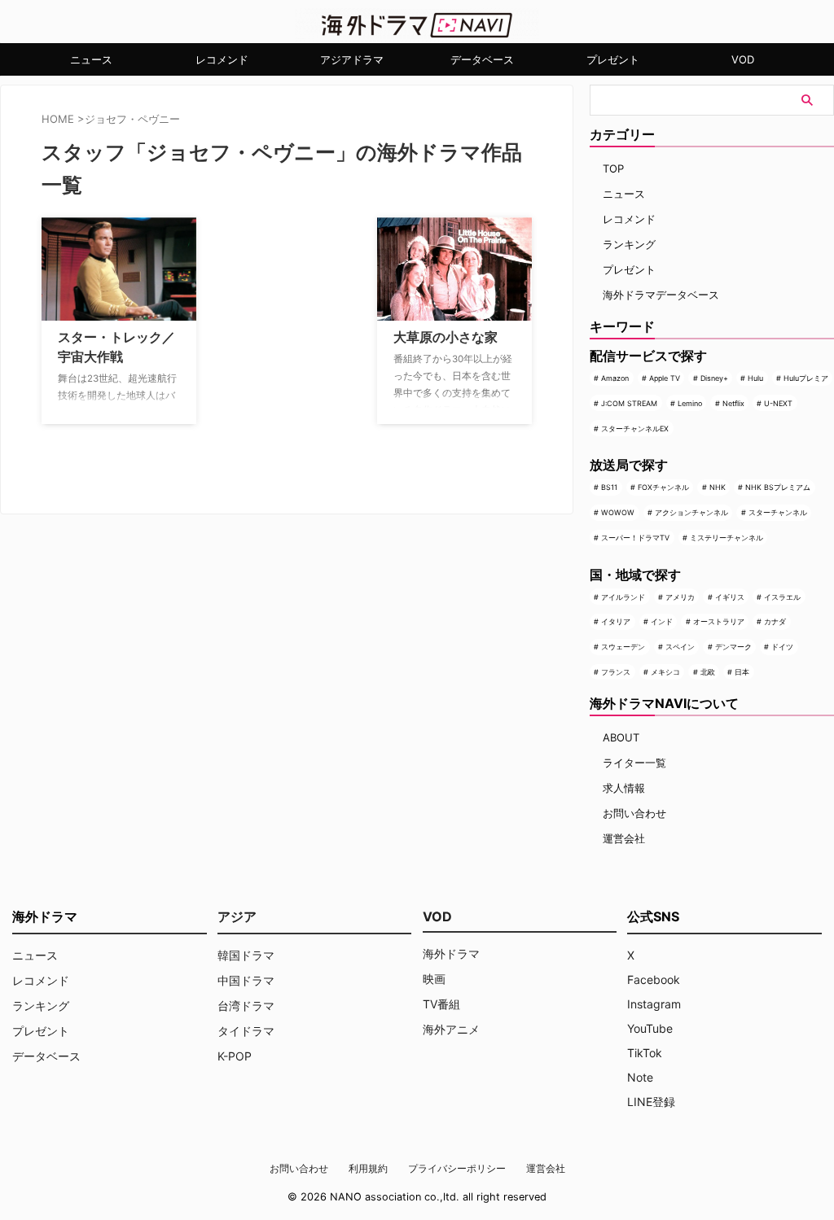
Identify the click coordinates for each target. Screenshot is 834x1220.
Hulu (755, 378)
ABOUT (621, 737)
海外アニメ (451, 1029)
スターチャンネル (777, 512)
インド (662, 621)
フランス (615, 671)
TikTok (644, 1053)
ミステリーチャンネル (726, 537)
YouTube (650, 1028)
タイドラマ (245, 1031)
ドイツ (782, 646)
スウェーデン (623, 646)
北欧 (707, 671)
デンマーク (733, 646)
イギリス (729, 597)
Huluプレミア (806, 378)
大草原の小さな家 (445, 337)
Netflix (733, 403)
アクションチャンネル (691, 512)
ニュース (91, 59)
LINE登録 (651, 1101)
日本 (742, 671)
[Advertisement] (290, 319)
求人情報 (624, 787)
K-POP (234, 1056)
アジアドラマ (352, 59)
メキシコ (665, 671)
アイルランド (623, 597)
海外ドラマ (451, 953)
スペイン (680, 646)
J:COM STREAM (629, 403)
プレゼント (612, 59)
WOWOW (617, 512)
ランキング (629, 244)
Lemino (690, 403)
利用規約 (368, 1168)
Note (640, 1077)
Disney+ (714, 378)
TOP (613, 168)
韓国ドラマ (245, 955)
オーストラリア (718, 621)
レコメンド (221, 59)
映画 (434, 979)
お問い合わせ (634, 813)
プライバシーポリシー (457, 1168)
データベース (482, 59)
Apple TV (664, 378)
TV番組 (441, 1004)
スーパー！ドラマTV (635, 537)
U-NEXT (778, 403)
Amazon (615, 378)
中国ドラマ (245, 980)
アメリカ (680, 597)
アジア (237, 916)
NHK (717, 487)
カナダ (775, 621)
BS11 (609, 487)
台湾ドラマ (245, 1005)
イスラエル (782, 597)
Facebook (653, 979)
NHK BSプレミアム (777, 487)
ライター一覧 (634, 762)
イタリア (615, 621)
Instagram (654, 1004)
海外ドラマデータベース (661, 294)
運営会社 (624, 838)
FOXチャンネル (663, 487)
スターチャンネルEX (635, 428)
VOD (742, 59)
